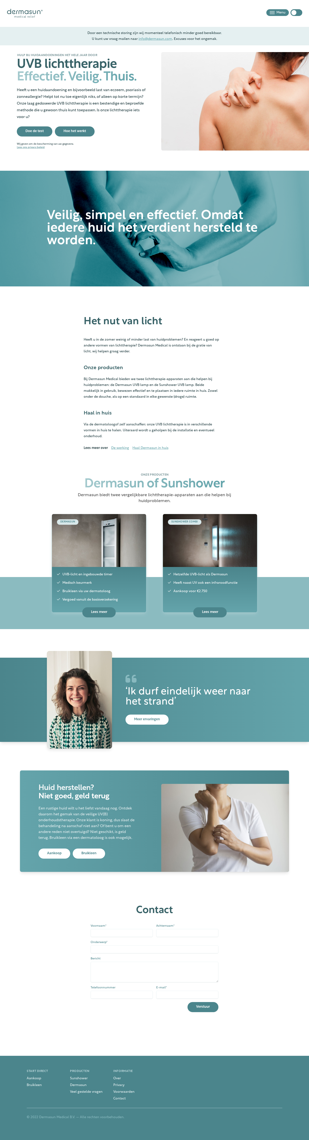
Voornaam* (98, 925)
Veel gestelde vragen (86, 1092)
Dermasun (78, 1085)
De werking (120, 448)
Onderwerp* (99, 942)
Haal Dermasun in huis (150, 448)
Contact (119, 1098)
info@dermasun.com (155, 39)
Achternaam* (165, 925)
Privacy (118, 1085)
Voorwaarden (124, 1092)
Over (117, 1078)
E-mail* (161, 987)
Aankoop (34, 1078)
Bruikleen (34, 1085)
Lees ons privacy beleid (31, 147)
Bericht (95, 958)
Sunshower (79, 1078)
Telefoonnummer (103, 987)
